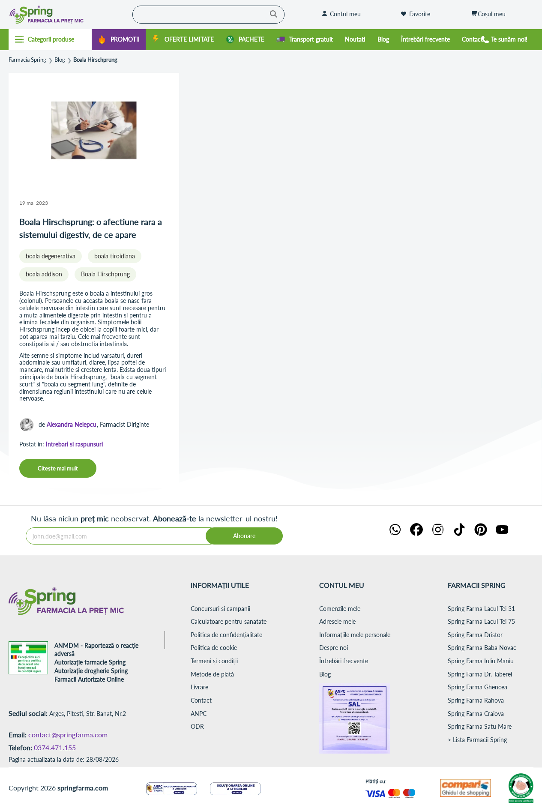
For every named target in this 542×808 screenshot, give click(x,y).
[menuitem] (119, 39)
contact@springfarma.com (68, 734)
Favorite (419, 14)
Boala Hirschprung (105, 274)
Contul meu (345, 14)
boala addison (44, 274)
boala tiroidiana (114, 256)
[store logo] (63, 14)
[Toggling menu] (50, 39)
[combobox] (208, 14)
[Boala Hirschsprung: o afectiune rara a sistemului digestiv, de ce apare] (94, 131)
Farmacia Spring (27, 60)
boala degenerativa (50, 256)
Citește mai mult (58, 468)
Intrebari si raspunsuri (74, 444)
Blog (59, 60)
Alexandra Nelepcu (71, 424)
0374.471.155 (55, 747)
